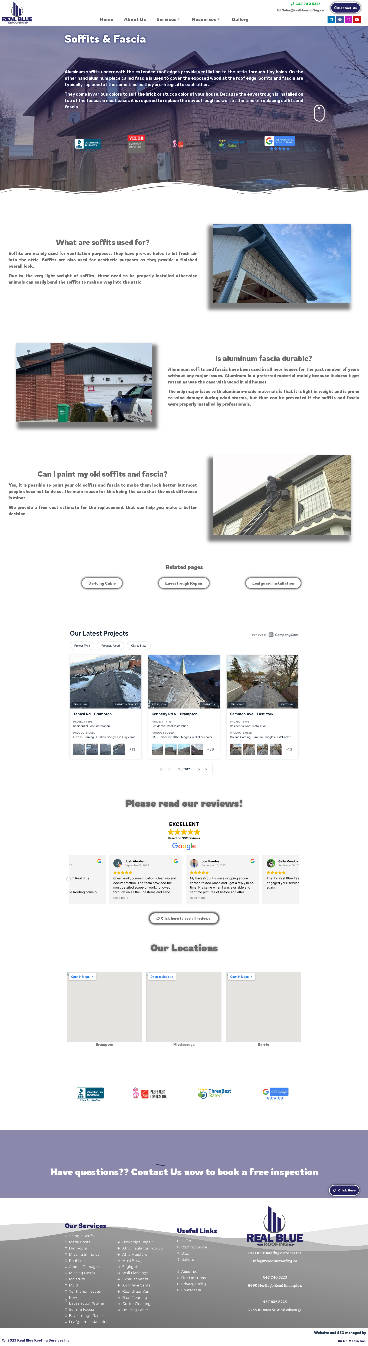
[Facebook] (340, 19)
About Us (135, 19)
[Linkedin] (331, 19)
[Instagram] (348, 19)
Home (106, 19)
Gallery (240, 19)
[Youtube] (357, 19)
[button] (67, 880)
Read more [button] (82, 897)
